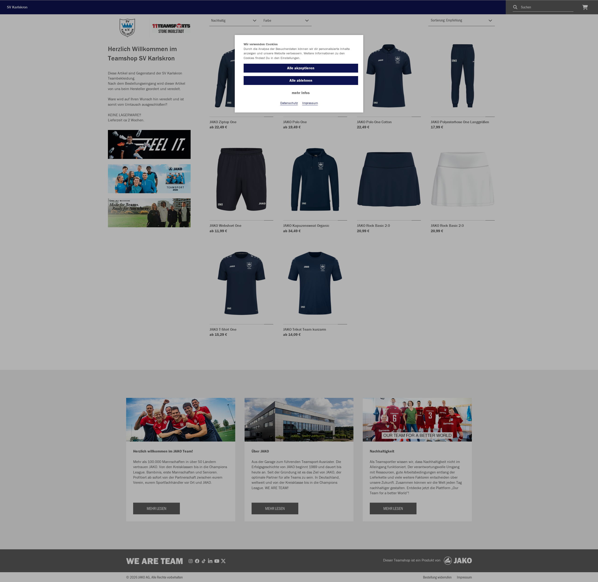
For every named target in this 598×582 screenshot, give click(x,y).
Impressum (310, 103)
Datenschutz (289, 103)
